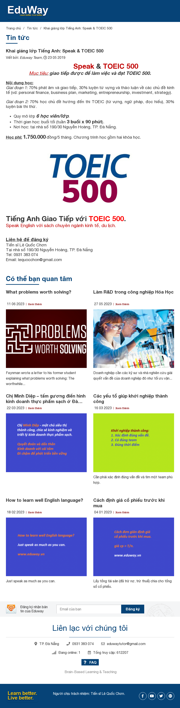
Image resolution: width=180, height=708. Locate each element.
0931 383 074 (83, 644)
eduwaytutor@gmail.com (126, 644)
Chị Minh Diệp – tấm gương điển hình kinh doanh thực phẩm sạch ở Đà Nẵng (46, 398)
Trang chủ (13, 28)
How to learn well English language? (44, 500)
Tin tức (32, 28)
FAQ (92, 662)
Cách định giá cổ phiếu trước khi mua (129, 502)
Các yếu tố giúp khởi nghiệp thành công (130, 398)
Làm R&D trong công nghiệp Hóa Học (133, 291)
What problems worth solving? (38, 291)
